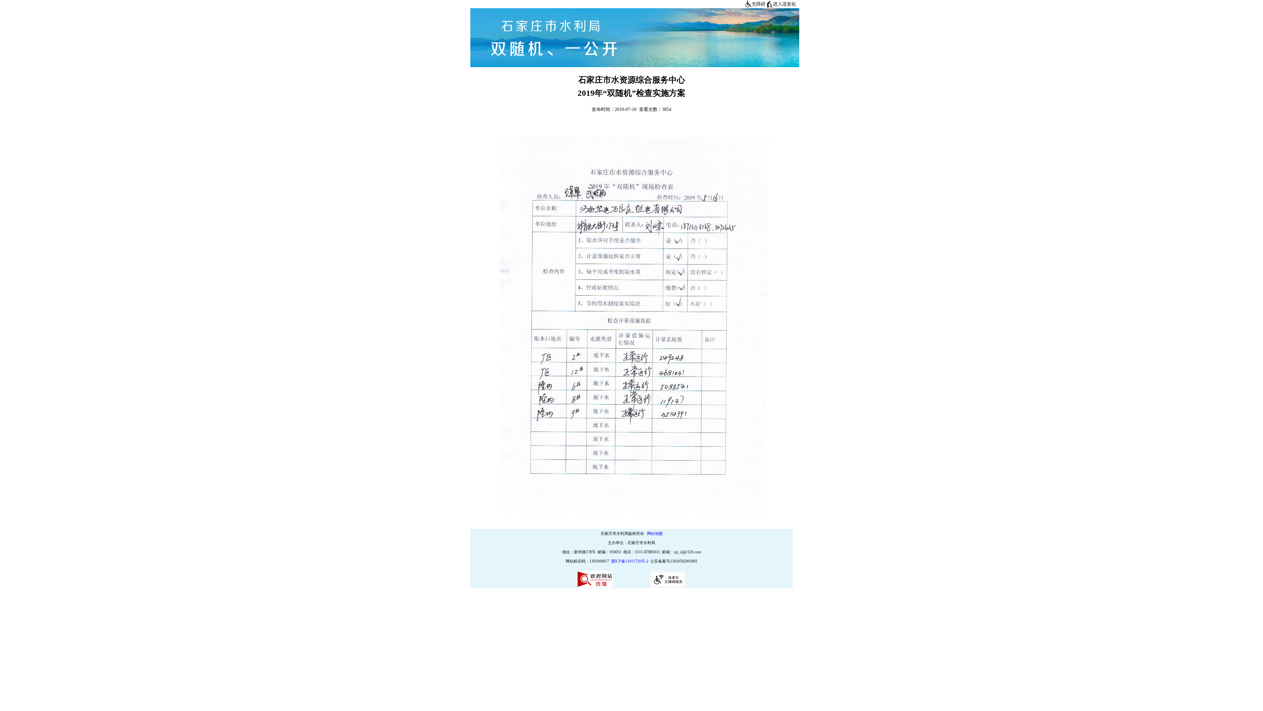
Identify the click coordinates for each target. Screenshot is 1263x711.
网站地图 (655, 533)
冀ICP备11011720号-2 (629, 561)
